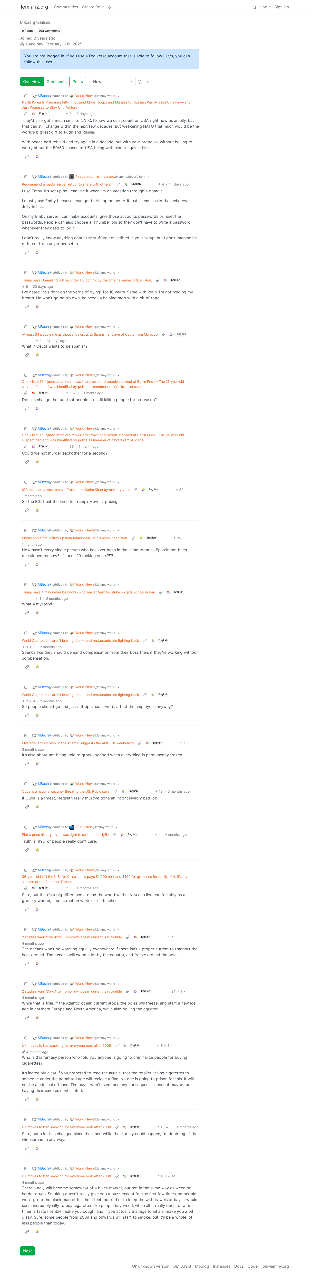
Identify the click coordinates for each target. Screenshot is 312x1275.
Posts (78, 81)
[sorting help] (140, 81)
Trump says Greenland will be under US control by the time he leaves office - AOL (87, 280)
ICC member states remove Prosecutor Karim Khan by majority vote (76, 489)
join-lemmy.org (275, 1266)
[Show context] (26, 113)
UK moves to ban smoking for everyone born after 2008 (66, 1045)
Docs (239, 1266)
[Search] (254, 7)
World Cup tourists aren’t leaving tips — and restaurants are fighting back (80, 640)
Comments (57, 81)
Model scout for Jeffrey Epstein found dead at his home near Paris (74, 538)
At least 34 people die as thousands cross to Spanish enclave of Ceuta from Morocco (90, 334)
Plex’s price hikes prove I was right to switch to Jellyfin (65, 834)
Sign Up (281, 6)
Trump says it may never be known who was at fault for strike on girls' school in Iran (88, 592)
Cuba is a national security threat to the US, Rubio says (65, 791)
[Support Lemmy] (109, 7)
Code (253, 1266)
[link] (34, 113)
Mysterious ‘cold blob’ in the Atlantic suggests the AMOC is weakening (78, 743)
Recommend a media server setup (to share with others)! (67, 184)
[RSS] (147, 81)
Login (265, 6)
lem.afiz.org (34, 7)
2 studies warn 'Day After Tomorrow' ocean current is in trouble (72, 937)
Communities (66, 6)
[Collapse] (26, 96)
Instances (221, 1266)
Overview (31, 81)
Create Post (93, 6)
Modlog (202, 1266)
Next (27, 1250)
